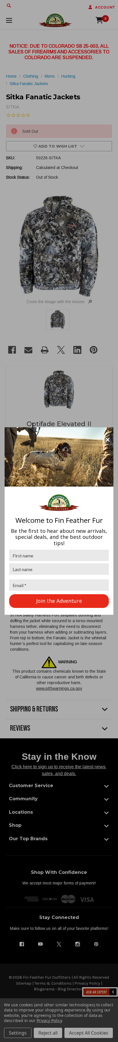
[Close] (107, 439)
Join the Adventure (59, 600)
